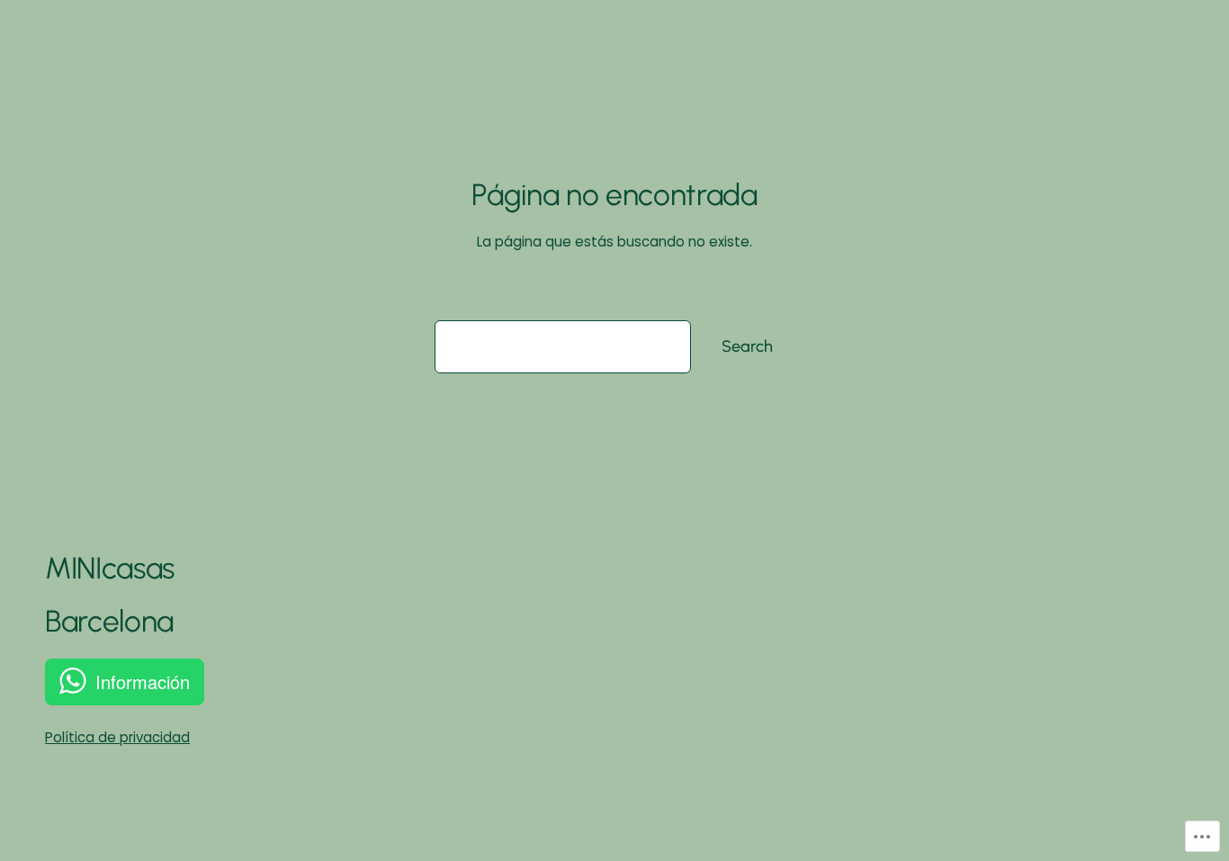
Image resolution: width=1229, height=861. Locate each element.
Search (747, 346)
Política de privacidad (117, 737)
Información (142, 681)
